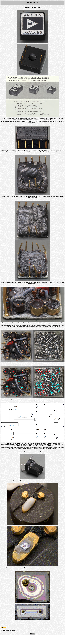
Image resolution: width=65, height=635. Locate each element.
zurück (2, 624)
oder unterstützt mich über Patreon (8, 630)
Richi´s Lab (32, 2)
